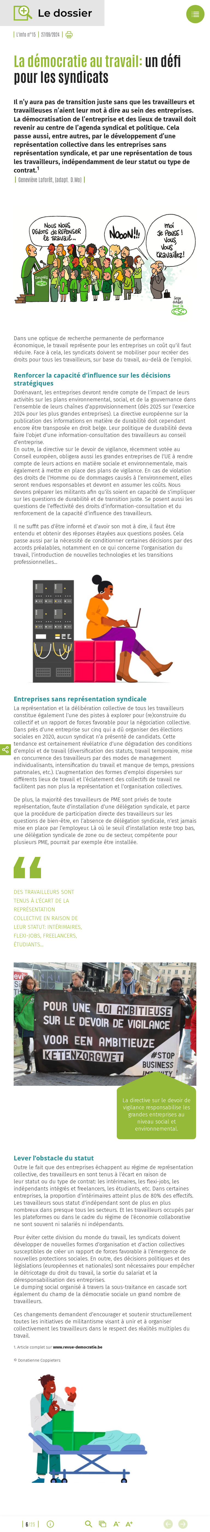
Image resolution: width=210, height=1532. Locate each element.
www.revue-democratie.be (77, 1347)
